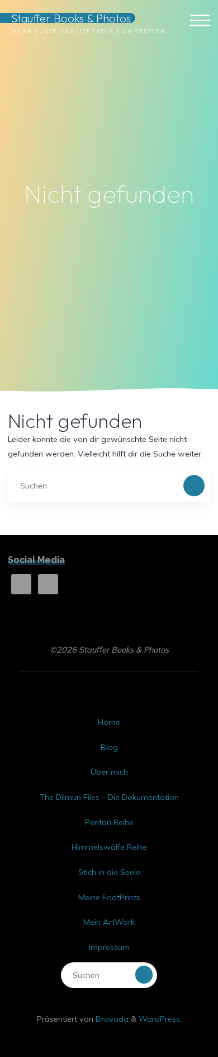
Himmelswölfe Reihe (109, 847)
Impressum (109, 947)
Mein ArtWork (109, 922)
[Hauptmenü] (200, 21)
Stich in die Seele (109, 872)
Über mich (109, 772)
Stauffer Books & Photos (71, 18)
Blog (109, 747)
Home (109, 722)
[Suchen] (193, 485)
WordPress (159, 1019)
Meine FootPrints (109, 897)
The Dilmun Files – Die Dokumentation (109, 797)
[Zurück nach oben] (174, 1013)
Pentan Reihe (109, 822)
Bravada (111, 1019)
